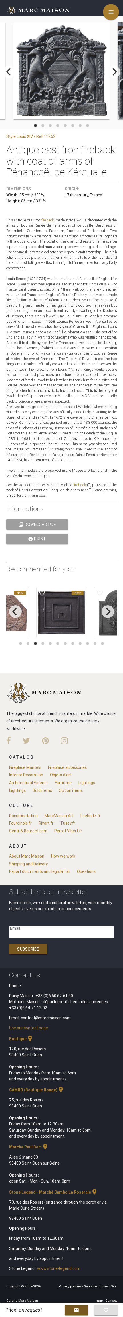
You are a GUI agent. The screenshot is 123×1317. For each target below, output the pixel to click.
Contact (111, 1301)
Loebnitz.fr (90, 815)
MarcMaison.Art (59, 815)
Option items (71, 790)
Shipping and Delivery (28, 864)
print (37, 539)
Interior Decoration (26, 775)
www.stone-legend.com (58, 1268)
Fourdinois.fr (20, 823)
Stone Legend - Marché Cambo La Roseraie (53, 1192)
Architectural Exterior (28, 782)
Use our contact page (28, 1027)
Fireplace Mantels (25, 767)
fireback (47, 220)
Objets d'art (61, 775)
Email (15, 928)
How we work (63, 856)
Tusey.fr (67, 823)
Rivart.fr (46, 823)
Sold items (42, 790)
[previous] (9, 71)
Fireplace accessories (67, 767)
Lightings (86, 782)
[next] (114, 71)
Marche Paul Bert (29, 1147)
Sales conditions (97, 1286)
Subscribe (28, 949)
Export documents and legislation (39, 871)
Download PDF (37, 524)
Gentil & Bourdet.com (28, 830)
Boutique (21, 1038)
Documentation (23, 815)
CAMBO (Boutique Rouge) (36, 1089)
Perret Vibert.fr (68, 830)
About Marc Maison (26, 856)
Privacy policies (70, 1286)
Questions (86, 871)
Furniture (63, 782)
